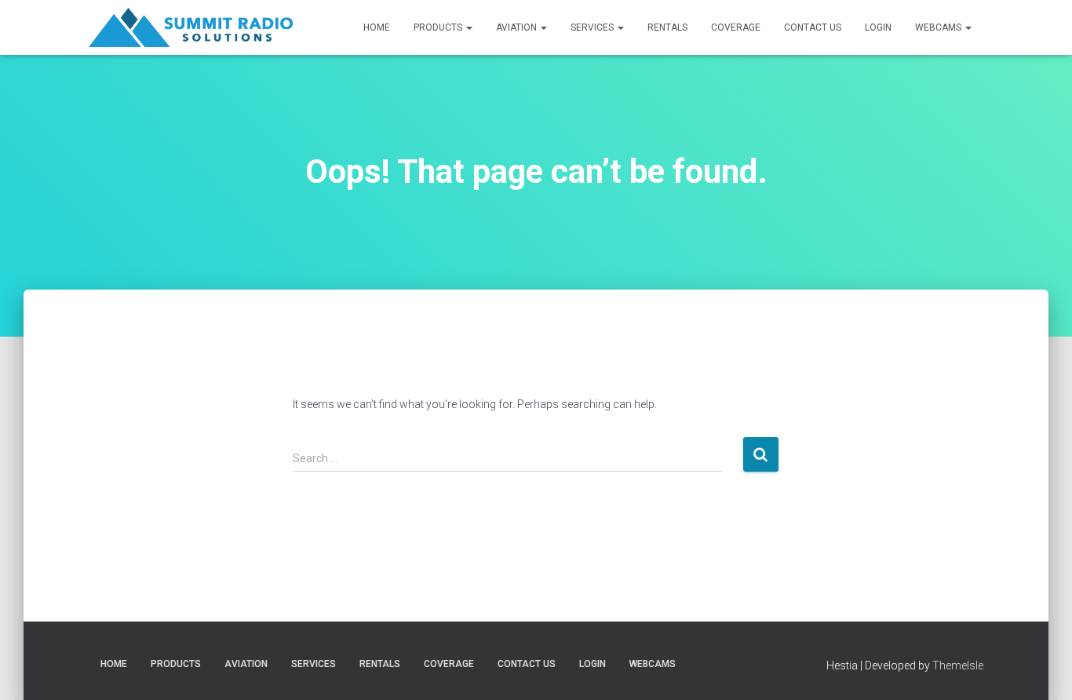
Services (593, 27)
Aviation (517, 27)
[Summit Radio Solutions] (190, 27)
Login (878, 27)
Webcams (939, 27)
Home (376, 27)
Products (439, 27)
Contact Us (812, 27)
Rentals (667, 27)
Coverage (735, 27)
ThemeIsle (957, 665)
